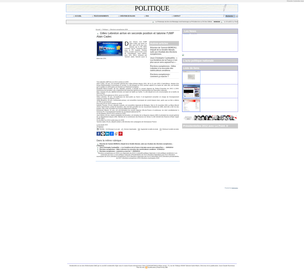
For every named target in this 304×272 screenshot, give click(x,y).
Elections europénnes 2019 (131, 158)
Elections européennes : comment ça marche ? (160, 75)
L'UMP (204, 71)
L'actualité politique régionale (146, 153)
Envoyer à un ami (114, 129)
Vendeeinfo (100, 126)
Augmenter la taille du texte (149, 129)
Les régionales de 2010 (128, 153)
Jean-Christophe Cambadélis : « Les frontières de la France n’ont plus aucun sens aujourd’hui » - (163, 60)
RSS (147, 16)
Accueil (78, 16)
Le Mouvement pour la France (213, 85)
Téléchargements (101, 16)
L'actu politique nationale (122, 155)
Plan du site (140, 267)
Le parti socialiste (208, 99)
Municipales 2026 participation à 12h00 (201, 49)
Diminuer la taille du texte (170, 129)
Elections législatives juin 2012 (158, 155)
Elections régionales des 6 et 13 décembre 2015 (146, 156)
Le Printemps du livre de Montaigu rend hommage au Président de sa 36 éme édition (164, 22)
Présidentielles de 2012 (139, 155)
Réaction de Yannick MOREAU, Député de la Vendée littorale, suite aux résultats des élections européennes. (163, 51)
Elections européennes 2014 (119, 29)
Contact (176, 16)
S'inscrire (290, 1)
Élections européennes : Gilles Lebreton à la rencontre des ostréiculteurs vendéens (163, 68)
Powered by (231, 188)
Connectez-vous (298, 1)
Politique (152, 8)
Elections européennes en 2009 (108, 153)
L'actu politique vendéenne (165, 153)
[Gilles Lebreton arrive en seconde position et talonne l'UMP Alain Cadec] (110, 41)
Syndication (152, 267)
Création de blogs (127, 16)
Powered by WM (162, 267)
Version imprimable (130, 129)
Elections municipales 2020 (150, 158)
